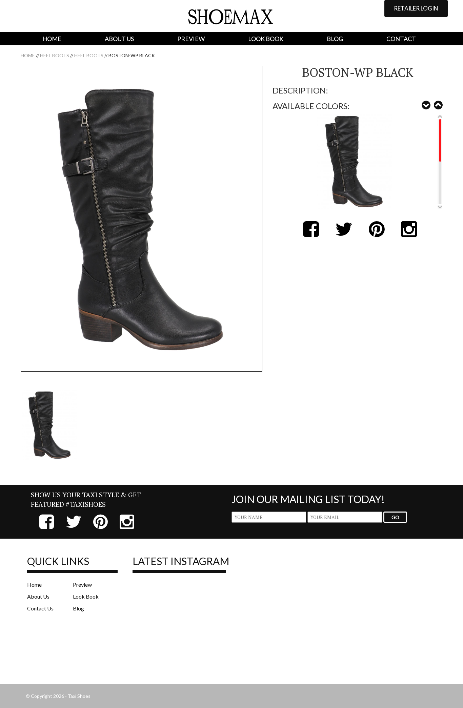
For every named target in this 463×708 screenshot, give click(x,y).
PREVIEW (191, 38)
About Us (38, 596)
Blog (78, 608)
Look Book (86, 596)
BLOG (335, 38)
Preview (82, 584)
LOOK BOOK (265, 38)
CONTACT (401, 38)
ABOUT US (119, 38)
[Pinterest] (374, 234)
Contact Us (40, 608)
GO (395, 517)
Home (28, 55)
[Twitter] (341, 234)
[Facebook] (308, 234)
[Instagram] (406, 234)
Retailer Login (416, 8)
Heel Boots (54, 55)
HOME (51, 38)
